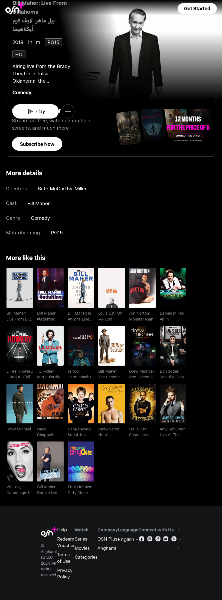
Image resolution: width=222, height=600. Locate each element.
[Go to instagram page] (149, 539)
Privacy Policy (65, 573)
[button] (197, 8)
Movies (82, 548)
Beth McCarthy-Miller (62, 188)
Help (62, 529)
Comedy (21, 92)
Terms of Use (63, 557)
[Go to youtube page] (165, 539)
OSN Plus (107, 538)
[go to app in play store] (179, 539)
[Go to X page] (174, 539)
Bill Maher (38, 203)
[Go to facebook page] (141, 539)
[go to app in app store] (179, 529)
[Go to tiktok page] (158, 539)
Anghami (106, 548)
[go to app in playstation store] (179, 548)
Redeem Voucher (66, 541)
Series (81, 538)
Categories (86, 557)
